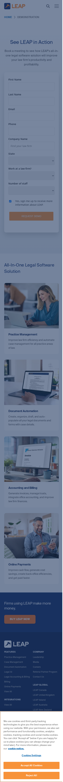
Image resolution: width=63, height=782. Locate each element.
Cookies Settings (31, 755)
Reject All (31, 775)
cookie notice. (16, 748)
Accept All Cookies (31, 765)
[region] (31, 746)
